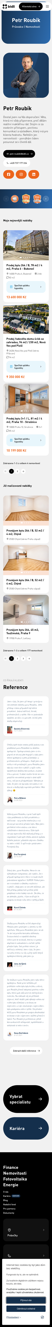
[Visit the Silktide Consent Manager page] (42, 1317)
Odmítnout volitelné (26, 1308)
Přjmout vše (26, 1300)
